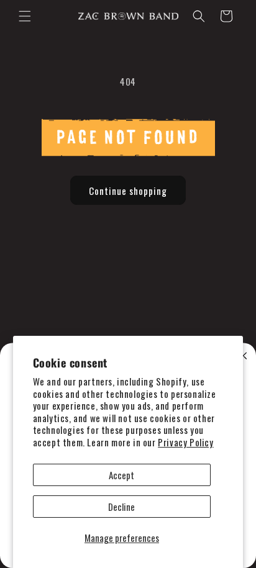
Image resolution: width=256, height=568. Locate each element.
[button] (25, 16)
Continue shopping (128, 190)
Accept (121, 475)
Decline (121, 506)
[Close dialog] (243, 356)
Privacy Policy (185, 442)
